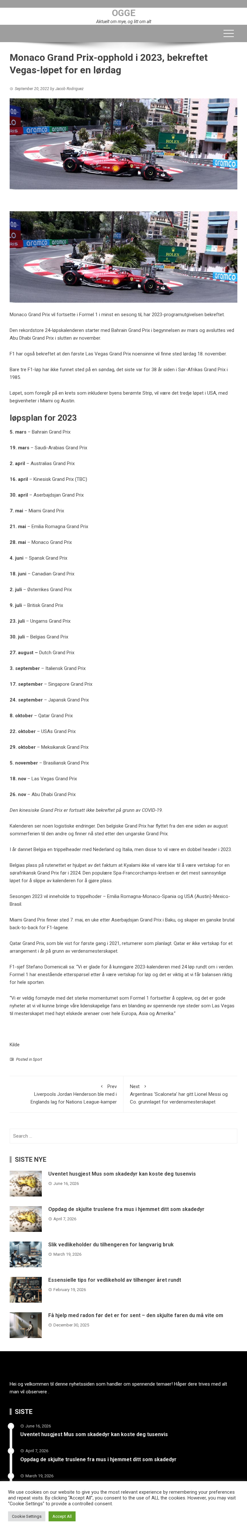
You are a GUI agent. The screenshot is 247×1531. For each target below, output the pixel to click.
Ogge (123, 13)
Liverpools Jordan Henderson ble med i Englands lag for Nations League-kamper (74, 1094)
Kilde (15, 1045)
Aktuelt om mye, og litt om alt (123, 21)
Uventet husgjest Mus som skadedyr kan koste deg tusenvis (122, 1174)
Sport (37, 1059)
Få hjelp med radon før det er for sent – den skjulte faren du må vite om (135, 1315)
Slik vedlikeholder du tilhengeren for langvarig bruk (111, 1245)
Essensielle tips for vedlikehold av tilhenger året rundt (114, 1280)
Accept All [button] (62, 1516)
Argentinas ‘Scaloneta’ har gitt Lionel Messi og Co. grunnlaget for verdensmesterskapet (179, 1094)
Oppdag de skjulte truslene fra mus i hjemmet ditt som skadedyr (126, 1209)
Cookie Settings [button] (26, 1516)
